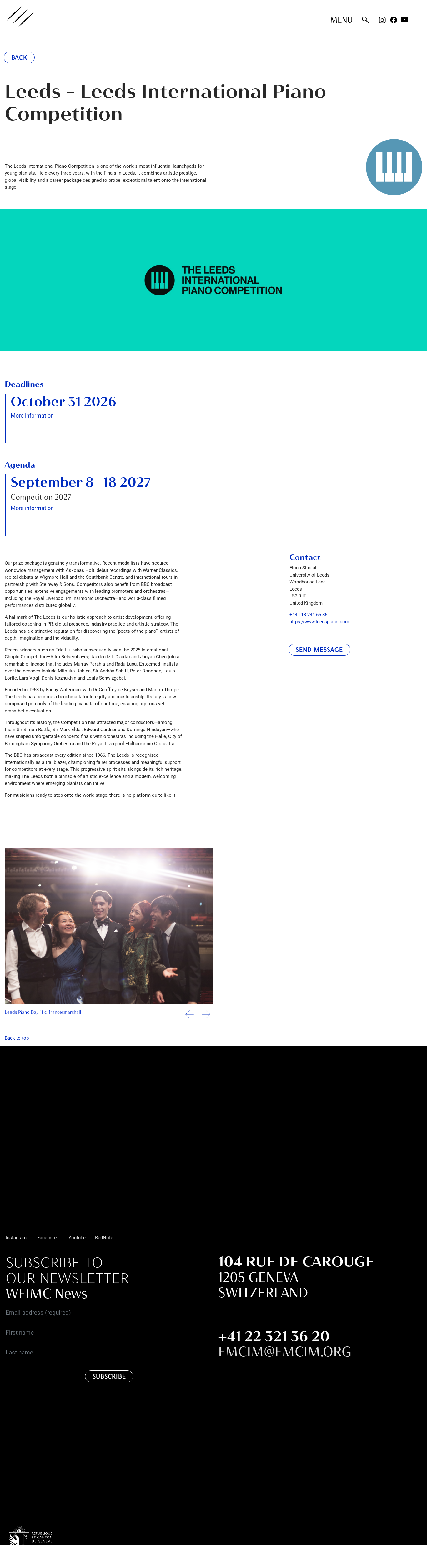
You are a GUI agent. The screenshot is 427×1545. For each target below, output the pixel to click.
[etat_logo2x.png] (40, 1541)
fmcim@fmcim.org (284, 1351)
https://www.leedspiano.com (319, 621)
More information (32, 415)
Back (19, 57)
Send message (319, 649)
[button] (206, 1017)
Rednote (415, 20)
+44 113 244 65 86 (308, 614)
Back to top (17, 1038)
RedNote (104, 1237)
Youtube (404, 20)
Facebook (393, 20)
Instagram (382, 20)
